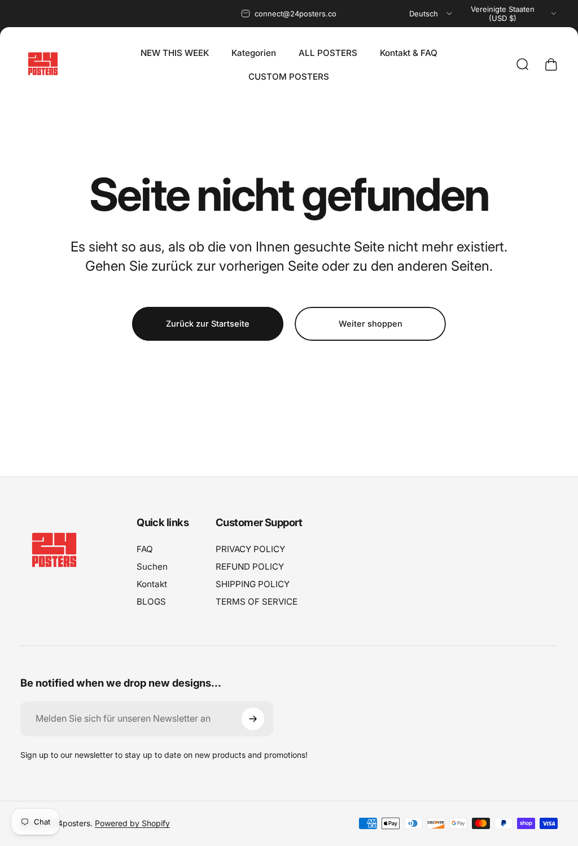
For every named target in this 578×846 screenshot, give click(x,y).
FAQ (145, 549)
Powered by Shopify (132, 823)
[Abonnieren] (253, 719)
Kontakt (152, 584)
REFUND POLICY (250, 566)
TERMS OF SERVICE (256, 601)
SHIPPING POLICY (253, 584)
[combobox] (431, 13)
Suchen (152, 566)
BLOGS (151, 601)
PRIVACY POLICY (250, 549)
